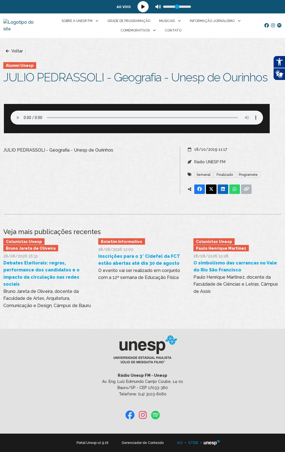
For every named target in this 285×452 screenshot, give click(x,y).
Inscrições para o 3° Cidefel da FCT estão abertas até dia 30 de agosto (139, 260)
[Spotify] (279, 25)
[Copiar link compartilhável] (246, 189)
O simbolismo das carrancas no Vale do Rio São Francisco (235, 266)
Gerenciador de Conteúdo (143, 443)
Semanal (203, 175)
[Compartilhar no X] (211, 189)
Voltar (16, 51)
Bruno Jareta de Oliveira (31, 248)
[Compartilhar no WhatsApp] (234, 189)
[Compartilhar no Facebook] (199, 189)
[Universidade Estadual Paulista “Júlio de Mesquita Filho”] (212, 442)
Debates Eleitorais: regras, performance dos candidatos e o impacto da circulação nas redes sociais (41, 273)
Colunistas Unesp (24, 241)
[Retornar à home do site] (20, 25)
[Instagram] (273, 25)
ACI (180, 443)
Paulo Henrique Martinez (221, 248)
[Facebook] (266, 25)
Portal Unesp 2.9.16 (92, 443)
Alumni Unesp (20, 65)
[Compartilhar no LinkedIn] (223, 189)
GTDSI (193, 443)
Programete (248, 175)
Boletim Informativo (121, 241)
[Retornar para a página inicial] (142, 351)
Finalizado (225, 175)
